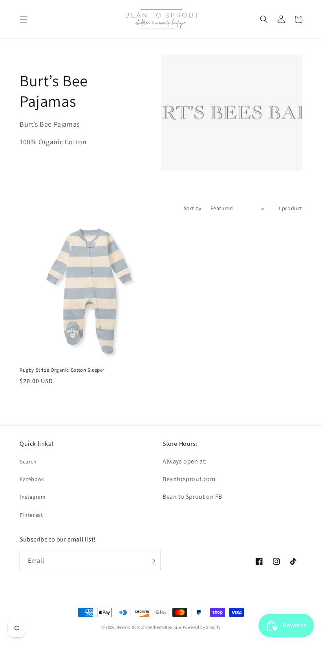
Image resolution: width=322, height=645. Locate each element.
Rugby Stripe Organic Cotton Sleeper (62, 370)
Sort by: (193, 208)
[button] (23, 19)
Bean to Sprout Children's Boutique (149, 627)
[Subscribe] (152, 561)
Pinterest (31, 514)
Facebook (32, 479)
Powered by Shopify (202, 627)
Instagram (33, 496)
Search (28, 461)
